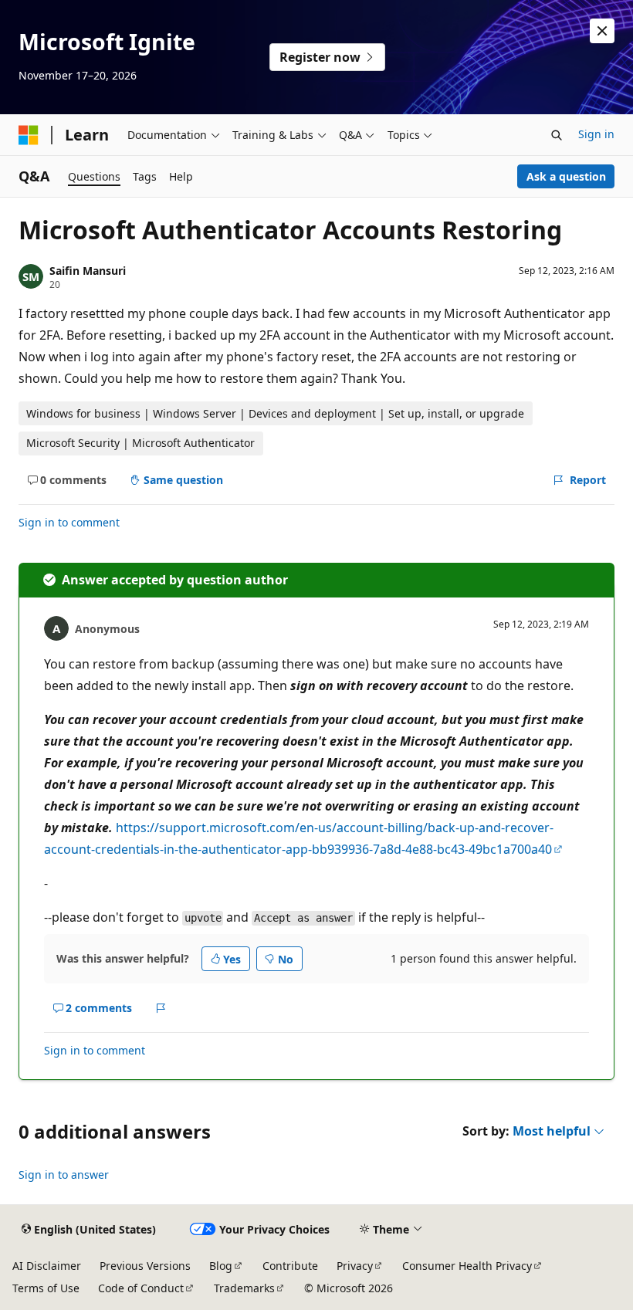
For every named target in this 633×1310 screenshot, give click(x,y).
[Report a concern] (160, 1008)
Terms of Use (46, 1288)
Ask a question (566, 176)
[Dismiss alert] (602, 31)
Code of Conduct (141, 1288)
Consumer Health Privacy (467, 1265)
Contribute (290, 1265)
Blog (220, 1265)
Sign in (596, 134)
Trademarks (244, 1288)
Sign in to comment (69, 522)
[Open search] (556, 135)
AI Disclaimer (46, 1265)
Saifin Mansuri (87, 270)
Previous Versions (145, 1265)
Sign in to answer (64, 1174)
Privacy (355, 1265)
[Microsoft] (29, 135)
